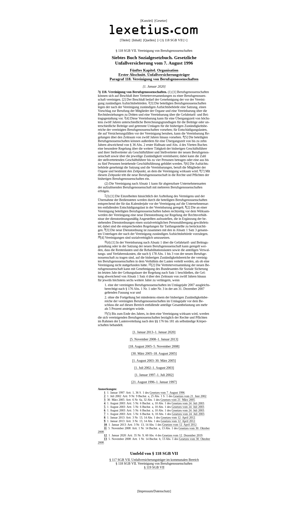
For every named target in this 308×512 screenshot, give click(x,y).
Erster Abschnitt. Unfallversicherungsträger (154, 75)
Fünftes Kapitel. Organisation (154, 70)
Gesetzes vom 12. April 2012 (178, 417)
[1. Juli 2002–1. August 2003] (154, 367)
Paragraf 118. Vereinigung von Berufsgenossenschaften (154, 79)
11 (106, 242)
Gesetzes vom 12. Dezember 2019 (182, 435)
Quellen (149, 40)
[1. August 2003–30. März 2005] (154, 360)
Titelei (125, 40)
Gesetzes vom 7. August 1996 (167, 392)
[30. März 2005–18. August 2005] (154, 353)
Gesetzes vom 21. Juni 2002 (189, 396)
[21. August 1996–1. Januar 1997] (154, 382)
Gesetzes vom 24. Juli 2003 (188, 403)
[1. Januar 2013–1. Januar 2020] (154, 332)
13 (106, 313)
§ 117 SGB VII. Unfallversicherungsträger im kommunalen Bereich (154, 459)
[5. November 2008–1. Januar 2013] (154, 339)
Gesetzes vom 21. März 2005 (177, 399)
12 (150, 264)
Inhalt (136, 40)
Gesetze (160, 20)
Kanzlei (146, 20)
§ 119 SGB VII (154, 467)
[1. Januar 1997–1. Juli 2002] (154, 375)
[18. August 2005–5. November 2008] (154, 346)
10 (99, 237)
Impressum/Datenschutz (154, 491)
